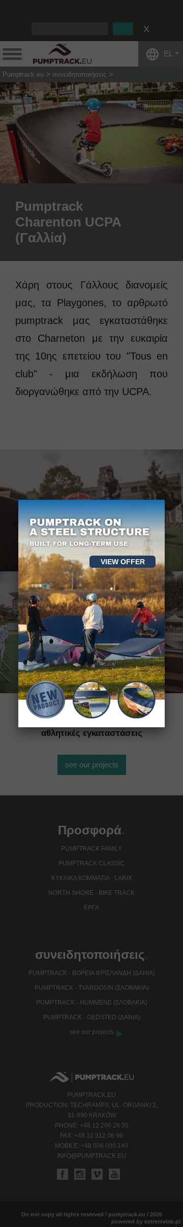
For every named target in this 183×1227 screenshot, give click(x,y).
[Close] (165, 500)
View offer (123, 562)
